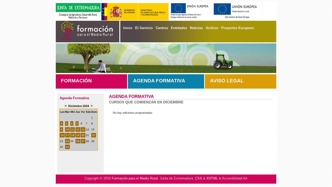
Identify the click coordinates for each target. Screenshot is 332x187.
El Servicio (144, 28)
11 (72, 129)
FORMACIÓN (76, 80)
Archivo (212, 28)
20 (83, 135)
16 (62, 135)
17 (67, 135)
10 (67, 129)
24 (67, 141)
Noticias (196, 28)
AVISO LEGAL (227, 80)
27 (83, 141)
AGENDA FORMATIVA (159, 80)
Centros (162, 28)
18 (72, 135)
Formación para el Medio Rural (135, 178)
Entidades (179, 28)
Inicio (127, 28)
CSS (198, 178)
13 (83, 129)
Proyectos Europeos (237, 28)
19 (77, 135)
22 (93, 135)
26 (77, 141)
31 (67, 146)
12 (77, 129)
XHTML (212, 178)
